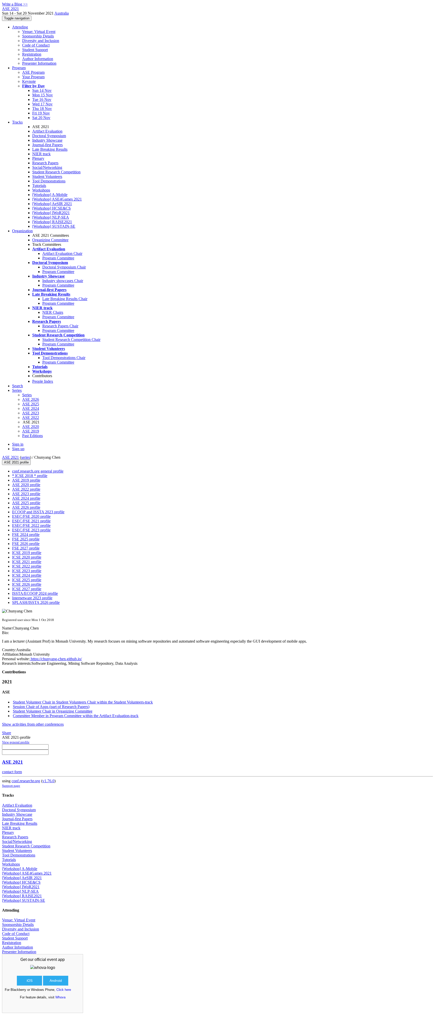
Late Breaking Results (49, 149)
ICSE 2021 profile (26, 562)
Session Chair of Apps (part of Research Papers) (51, 707)
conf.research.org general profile (37, 471)
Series (27, 395)
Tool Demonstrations (48, 181)
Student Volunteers (47, 176)
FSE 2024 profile (26, 534)
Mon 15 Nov (42, 95)
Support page (11, 786)
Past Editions (32, 436)
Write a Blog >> (15, 4)
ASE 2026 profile (26, 507)
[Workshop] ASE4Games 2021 (57, 199)
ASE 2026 (30, 399)
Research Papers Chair (60, 326)
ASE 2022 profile (26, 489)
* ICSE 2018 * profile (29, 476)
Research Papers (45, 163)
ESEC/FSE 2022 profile (31, 525)
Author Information (37, 59)
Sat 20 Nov (41, 117)
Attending (20, 27)
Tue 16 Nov (41, 99)
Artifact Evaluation (47, 131)
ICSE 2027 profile (26, 589)
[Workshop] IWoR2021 (51, 213)
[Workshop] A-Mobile (49, 194)
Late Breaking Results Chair (64, 299)
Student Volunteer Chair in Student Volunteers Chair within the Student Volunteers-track (83, 702)
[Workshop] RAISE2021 (52, 222)
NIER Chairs (52, 312)
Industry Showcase (47, 140)
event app (56, 959)
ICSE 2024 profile (26, 575)
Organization (22, 231)
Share (6, 733)
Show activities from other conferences (33, 724)
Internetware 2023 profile (32, 598)
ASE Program (33, 72)
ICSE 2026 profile (26, 584)
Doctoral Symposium (49, 136)
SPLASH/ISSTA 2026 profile (36, 602)
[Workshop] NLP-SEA (50, 217)
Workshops (41, 190)
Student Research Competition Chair (71, 339)
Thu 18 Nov (42, 108)
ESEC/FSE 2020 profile (31, 516)
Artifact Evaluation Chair (62, 253)
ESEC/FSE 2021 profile (31, 521)
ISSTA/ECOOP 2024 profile (35, 593)
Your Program (33, 77)
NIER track (41, 154)
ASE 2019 (30, 431)
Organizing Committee (50, 240)
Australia (61, 13)
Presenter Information (39, 63)
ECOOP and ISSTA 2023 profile (38, 512)
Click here (63, 990)
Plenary (38, 158)
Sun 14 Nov (42, 90)
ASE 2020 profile (26, 485)
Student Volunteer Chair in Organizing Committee (52, 711)
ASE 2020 (30, 426)
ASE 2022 (30, 417)
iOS (29, 981)
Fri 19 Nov (41, 113)
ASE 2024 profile (26, 498)
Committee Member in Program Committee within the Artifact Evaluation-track (75, 716)
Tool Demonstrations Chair (63, 358)
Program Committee (58, 258)
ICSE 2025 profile (26, 580)
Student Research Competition (56, 172)
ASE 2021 (10, 457)
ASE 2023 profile (26, 494)
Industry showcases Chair (62, 281)
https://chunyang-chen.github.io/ (56, 659)
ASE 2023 (30, 413)
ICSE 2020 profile (26, 557)
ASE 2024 (30, 408)
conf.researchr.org (26, 781)
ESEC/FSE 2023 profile (31, 530)
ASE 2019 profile (26, 480)
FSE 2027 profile (26, 548)
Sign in (17, 444)
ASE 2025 (30, 404)
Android (56, 981)
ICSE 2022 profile (26, 566)
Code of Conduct (36, 45)
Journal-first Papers (47, 145)
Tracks (17, 122)
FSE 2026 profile (26, 543)
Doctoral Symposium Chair (64, 267)
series (25, 457)
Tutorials (39, 185)
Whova (60, 997)
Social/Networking (47, 167)
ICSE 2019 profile (26, 553)
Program (19, 68)
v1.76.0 (48, 781)
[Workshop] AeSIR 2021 (52, 204)
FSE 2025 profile (26, 539)
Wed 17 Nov (42, 104)
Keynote (29, 81)
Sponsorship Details (38, 36)
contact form (12, 772)
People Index (42, 381)
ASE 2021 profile (16, 462)
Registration (31, 54)
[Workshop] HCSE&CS (51, 208)
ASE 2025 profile (26, 503)
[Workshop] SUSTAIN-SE (53, 226)
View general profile (15, 742)
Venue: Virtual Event (38, 31)
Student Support (35, 50)
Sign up (18, 449)
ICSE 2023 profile (26, 571)
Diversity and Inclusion (40, 40)
